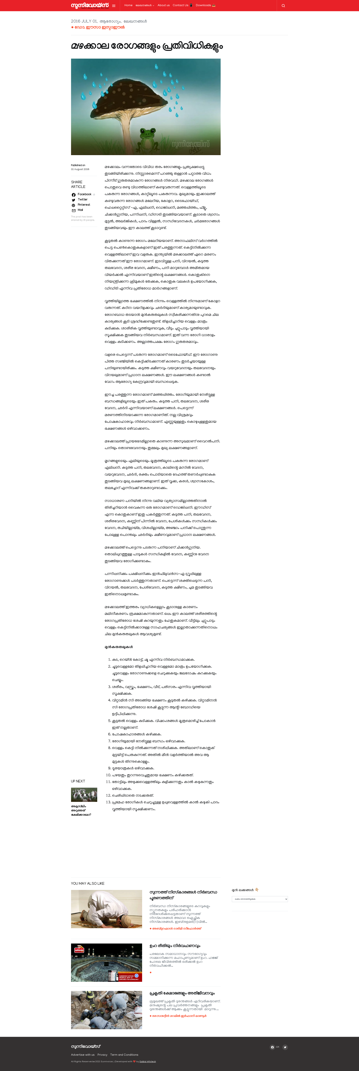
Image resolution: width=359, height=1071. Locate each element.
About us (164, 5)
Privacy (102, 1055)
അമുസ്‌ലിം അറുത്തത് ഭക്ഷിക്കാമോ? (81, 811)
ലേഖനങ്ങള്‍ (144, 5)
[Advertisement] (146, 845)
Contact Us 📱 (183, 5)
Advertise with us (83, 1055)
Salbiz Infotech (147, 1062)
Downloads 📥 (206, 5)
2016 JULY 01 (84, 21)
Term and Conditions (124, 1055)
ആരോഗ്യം (110, 21)
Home (129, 5)
